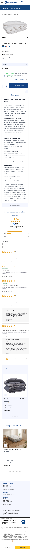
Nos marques (6, 488)
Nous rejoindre (6, 503)
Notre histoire (6, 485)
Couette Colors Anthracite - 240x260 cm (15, 399)
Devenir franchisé (7, 504)
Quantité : (4, 84)
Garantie (5, 515)
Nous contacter (6, 500)
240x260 (5, 64)
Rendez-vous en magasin (8, 494)
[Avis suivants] (26, 359)
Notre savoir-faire (7, 486)
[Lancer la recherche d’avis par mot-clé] (28, 247)
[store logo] (11, 2)
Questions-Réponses (7, 499)
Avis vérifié (6, 253)
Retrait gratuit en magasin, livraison (11, 512)
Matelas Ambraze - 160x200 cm (12, 449)
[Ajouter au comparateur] (26, 91)
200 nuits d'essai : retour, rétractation (11, 510)
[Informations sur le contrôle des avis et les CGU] (22, 226)
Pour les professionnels (8, 489)
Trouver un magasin (7, 501)
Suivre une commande (8, 506)
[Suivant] (26, 7)
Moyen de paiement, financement (10, 513)
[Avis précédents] (5, 358)
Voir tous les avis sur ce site (16, 228)
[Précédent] (3, 7)
